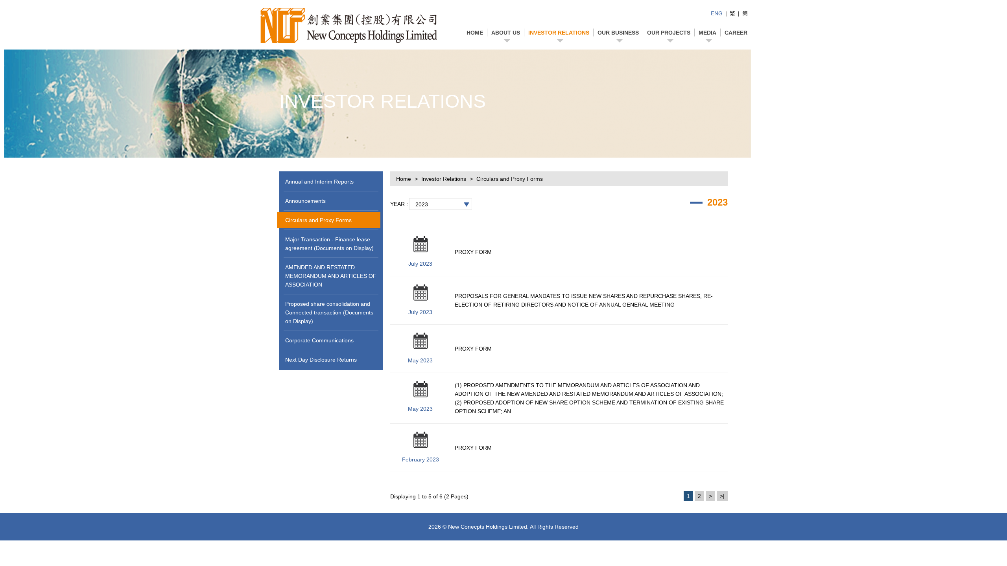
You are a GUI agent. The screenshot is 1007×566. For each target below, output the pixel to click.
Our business (618, 32)
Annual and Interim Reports (319, 181)
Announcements (305, 201)
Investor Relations (558, 32)
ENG (717, 13)
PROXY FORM (473, 252)
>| (722, 496)
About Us (505, 32)
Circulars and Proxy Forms (318, 220)
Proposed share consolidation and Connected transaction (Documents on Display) (329, 312)
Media (707, 32)
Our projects (668, 32)
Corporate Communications (319, 340)
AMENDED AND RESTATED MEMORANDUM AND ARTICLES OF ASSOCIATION (330, 276)
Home (475, 32)
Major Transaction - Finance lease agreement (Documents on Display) (329, 243)
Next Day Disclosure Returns (321, 360)
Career (736, 32)
